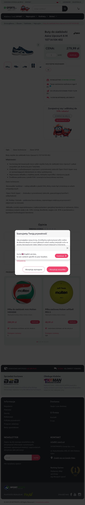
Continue (60, 256)
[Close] (67, 248)
